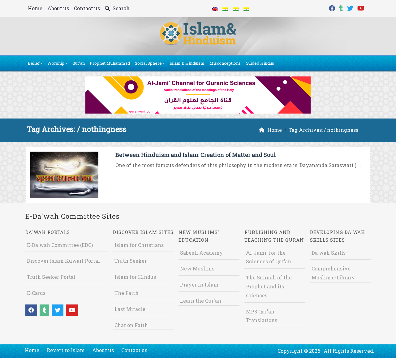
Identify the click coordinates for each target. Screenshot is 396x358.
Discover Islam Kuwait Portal (63, 260)
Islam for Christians (139, 245)
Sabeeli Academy (201, 252)
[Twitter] (351, 7)
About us (58, 8)
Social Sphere (148, 63)
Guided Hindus (260, 63)
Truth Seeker (130, 260)
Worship (55, 63)
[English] (214, 8)
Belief (34, 63)
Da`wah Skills (329, 252)
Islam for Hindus (135, 277)
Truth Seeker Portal (51, 277)
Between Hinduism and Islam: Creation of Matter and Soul (195, 154)
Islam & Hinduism (187, 63)
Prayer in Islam (199, 284)
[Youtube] (361, 7)
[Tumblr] (342, 7)
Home (35, 8)
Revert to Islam (66, 350)
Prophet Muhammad (110, 63)
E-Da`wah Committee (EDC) (60, 245)
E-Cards (36, 293)
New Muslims (197, 268)
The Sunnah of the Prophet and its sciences (269, 286)
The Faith (126, 293)
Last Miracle (129, 309)
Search (120, 8)
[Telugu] (235, 8)
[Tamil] (246, 8)
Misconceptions (225, 63)
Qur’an (78, 63)
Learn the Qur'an (200, 300)
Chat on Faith (131, 325)
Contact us (87, 8)
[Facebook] (333, 7)
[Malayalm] (225, 8)
